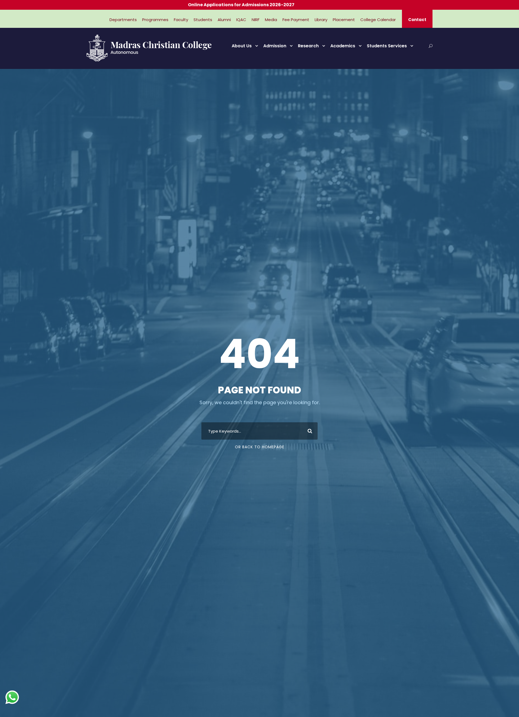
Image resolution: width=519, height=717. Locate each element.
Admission (274, 46)
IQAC (241, 19)
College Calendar (378, 19)
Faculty (181, 19)
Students (203, 19)
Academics (342, 46)
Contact (417, 19)
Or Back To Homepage (259, 447)
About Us (242, 46)
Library (321, 19)
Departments (123, 19)
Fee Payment (295, 19)
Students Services (387, 46)
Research (308, 46)
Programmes (155, 19)
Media (271, 19)
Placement (344, 19)
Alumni (224, 19)
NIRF (256, 19)
